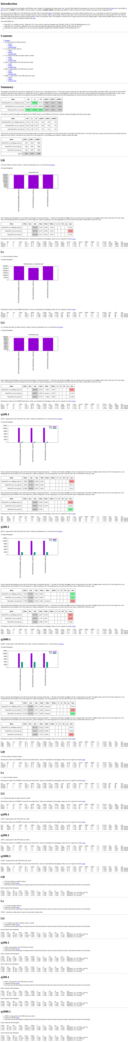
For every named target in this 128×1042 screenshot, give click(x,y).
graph (10, 44)
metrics (10, 45)
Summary (7, 40)
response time (12, 47)
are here (52, 165)
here (50, 13)
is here (112, 8)
